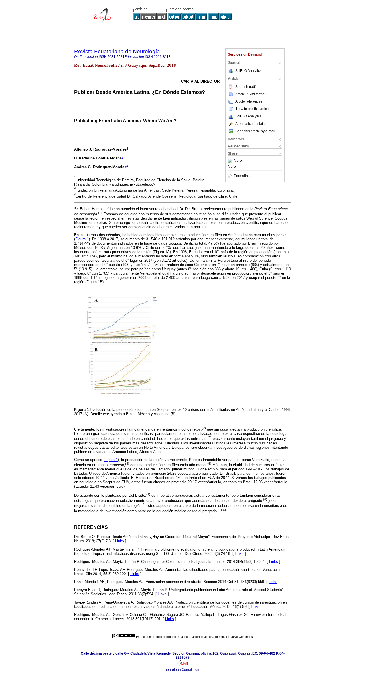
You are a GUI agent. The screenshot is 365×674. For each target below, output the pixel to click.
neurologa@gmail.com (182, 670)
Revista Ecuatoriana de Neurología (117, 51)
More (238, 161)
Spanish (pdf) (245, 87)
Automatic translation (251, 124)
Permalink (242, 176)
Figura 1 (82, 239)
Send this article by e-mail (255, 131)
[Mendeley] (231, 161)
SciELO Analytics (248, 71)
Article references (248, 101)
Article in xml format (250, 94)
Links (119, 541)
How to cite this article (253, 109)
